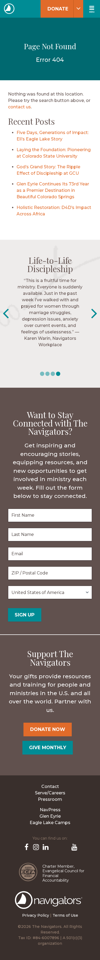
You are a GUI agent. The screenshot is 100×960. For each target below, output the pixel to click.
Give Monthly (47, 747)
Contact (50, 786)
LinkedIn (45, 847)
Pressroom (50, 799)
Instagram (35, 847)
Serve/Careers (50, 792)
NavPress (50, 809)
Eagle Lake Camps (50, 822)
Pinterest (55, 847)
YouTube (74, 847)
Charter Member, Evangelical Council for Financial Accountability (63, 873)
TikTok (64, 847)
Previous (6, 313)
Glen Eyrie (50, 816)
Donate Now (47, 729)
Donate (57, 9)
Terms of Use (65, 915)
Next (94, 313)
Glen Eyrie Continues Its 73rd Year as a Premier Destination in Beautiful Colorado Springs (53, 190)
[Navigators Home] (50, 904)
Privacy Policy (35, 915)
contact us (19, 106)
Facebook (26, 847)
